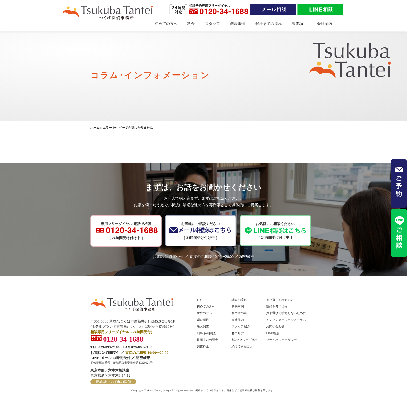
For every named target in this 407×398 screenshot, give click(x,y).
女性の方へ (204, 313)
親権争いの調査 (207, 340)
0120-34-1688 (123, 338)
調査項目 (299, 23)
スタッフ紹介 (241, 326)
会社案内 (324, 23)
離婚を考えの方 (277, 306)
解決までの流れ (268, 23)
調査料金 (203, 346)
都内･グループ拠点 (245, 340)
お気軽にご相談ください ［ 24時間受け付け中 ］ (200, 231)
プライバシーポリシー (281, 340)
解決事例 (237, 23)
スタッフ (212, 23)
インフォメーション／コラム (286, 320)
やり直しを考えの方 (280, 300)
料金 (191, 23)
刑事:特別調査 (206, 333)
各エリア (238, 333)
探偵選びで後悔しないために (286, 313)
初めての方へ (166, 23)
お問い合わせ (275, 326)
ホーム (95, 127)
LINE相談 (272, 333)
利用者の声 (239, 313)
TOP (199, 300)
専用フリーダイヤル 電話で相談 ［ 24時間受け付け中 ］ (126, 231)
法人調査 (203, 326)
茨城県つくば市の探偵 (113, 382)
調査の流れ (239, 300)
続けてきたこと (242, 346)
